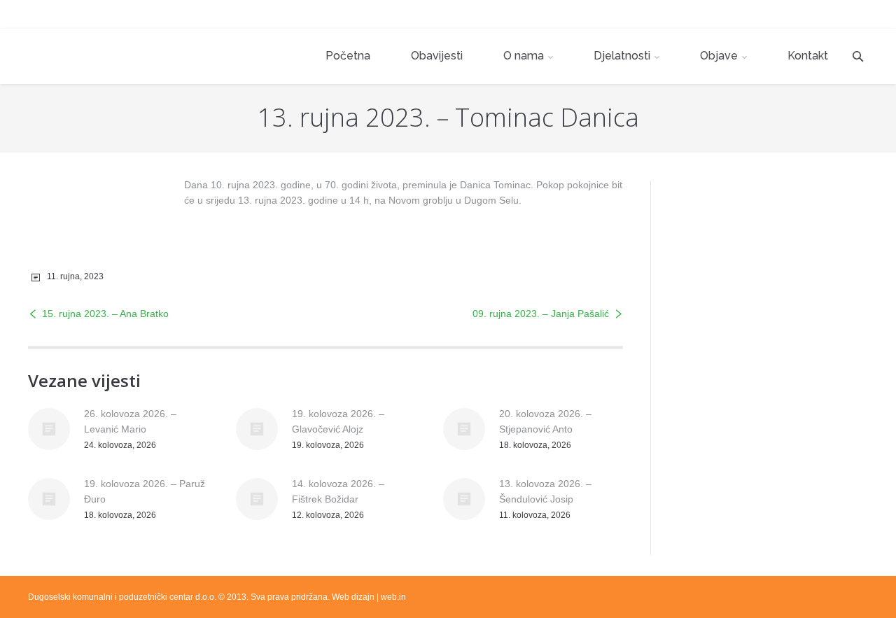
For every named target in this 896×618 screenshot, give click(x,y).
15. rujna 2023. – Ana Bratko (105, 313)
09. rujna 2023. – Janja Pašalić (540, 313)
